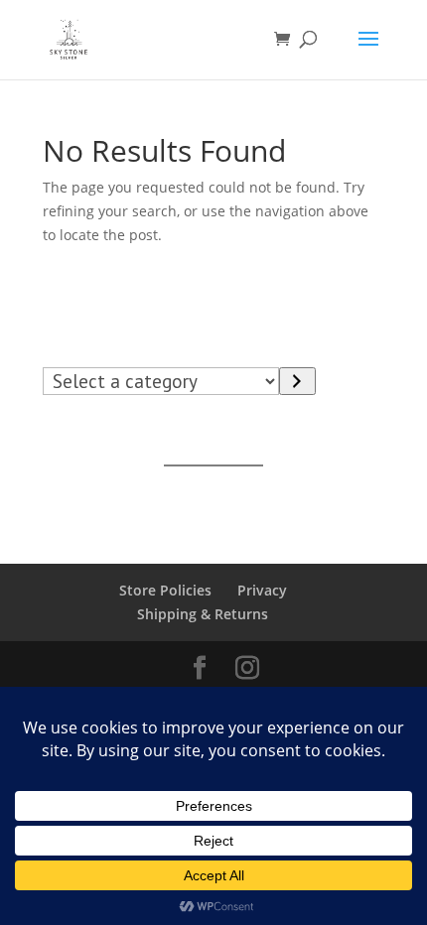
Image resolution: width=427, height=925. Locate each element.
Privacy (262, 590)
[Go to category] (297, 381)
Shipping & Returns (202, 613)
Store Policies (165, 590)
